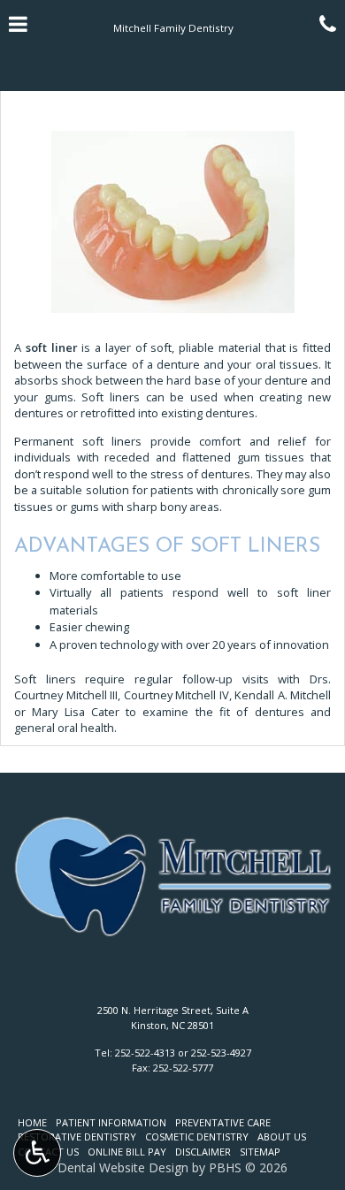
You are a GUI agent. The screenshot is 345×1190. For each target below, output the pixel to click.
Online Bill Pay (127, 1151)
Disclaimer (203, 1151)
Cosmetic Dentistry (197, 1136)
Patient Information (111, 1122)
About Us (281, 1136)
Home (32, 1122)
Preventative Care (223, 1122)
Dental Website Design (123, 1167)
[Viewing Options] (37, 1153)
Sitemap (260, 1151)
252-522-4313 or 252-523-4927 (183, 1052)
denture (178, 364)
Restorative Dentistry (77, 1136)
